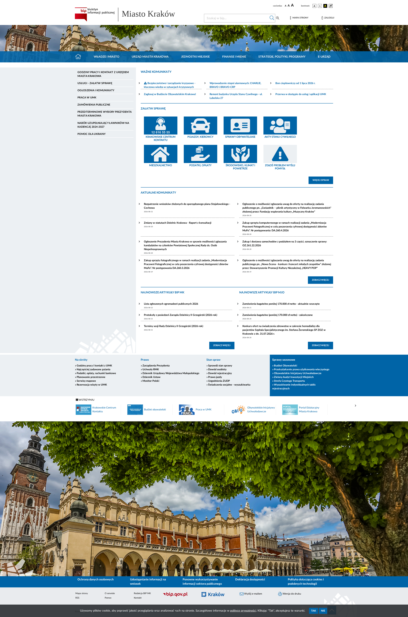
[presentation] (355, 406)
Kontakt (138, 598)
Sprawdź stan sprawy (220, 365)
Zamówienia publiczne (93, 104)
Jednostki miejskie (195, 56)
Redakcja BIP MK (142, 593)
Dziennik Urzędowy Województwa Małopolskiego (170, 373)
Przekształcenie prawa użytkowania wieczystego (301, 369)
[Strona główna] (79, 57)
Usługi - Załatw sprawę (94, 83)
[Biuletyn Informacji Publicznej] (179, 596)
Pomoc (108, 598)
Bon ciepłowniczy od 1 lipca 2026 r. (295, 83)
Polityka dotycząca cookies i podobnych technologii (306, 581)
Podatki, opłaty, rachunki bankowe (96, 373)
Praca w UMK (86, 97)
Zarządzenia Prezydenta (156, 365)
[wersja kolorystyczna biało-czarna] (319, 6)
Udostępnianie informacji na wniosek (148, 581)
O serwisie (110, 593)
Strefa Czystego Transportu (289, 381)
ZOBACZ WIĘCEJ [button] (322, 280)
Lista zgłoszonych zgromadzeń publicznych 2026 (171, 304)
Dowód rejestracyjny (220, 373)
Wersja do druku (291, 593)
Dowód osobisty (217, 369)
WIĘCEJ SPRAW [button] (323, 180)
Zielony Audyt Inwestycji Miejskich (294, 377)
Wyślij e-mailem (253, 593)
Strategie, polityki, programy (282, 56)
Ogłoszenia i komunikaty (95, 90)
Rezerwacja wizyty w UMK (92, 384)
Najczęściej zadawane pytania (93, 369)
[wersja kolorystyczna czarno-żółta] (325, 6)
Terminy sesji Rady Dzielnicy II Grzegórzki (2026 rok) (173, 326)
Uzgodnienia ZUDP (219, 381)
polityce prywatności (243, 610)
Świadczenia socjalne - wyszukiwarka (229, 384)
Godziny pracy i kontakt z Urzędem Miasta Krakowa (103, 74)
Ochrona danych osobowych (95, 579)
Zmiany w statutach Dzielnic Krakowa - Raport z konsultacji (177, 223)
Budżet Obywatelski (285, 365)
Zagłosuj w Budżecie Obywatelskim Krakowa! (170, 94)
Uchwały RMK (150, 369)
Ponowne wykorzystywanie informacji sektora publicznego (202, 581)
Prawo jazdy (215, 377)
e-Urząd (324, 56)
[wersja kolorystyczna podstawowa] (314, 6)
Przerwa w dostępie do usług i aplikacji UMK (300, 94)
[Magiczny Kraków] (218, 596)
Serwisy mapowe (86, 381)
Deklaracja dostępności (250, 579)
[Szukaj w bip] (272, 18)
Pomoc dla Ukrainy (91, 134)
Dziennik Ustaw (151, 377)
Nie (323, 611)
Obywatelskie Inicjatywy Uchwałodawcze (297, 373)
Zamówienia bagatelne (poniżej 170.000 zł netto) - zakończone (277, 315)
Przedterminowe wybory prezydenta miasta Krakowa (104, 114)
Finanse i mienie (234, 56)
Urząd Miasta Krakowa (150, 56)
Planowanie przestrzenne (91, 377)
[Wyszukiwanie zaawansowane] (277, 18)
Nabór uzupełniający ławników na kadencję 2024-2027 (103, 125)
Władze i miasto (106, 56)
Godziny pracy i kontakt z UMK (94, 365)
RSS (77, 598)
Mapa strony (81, 593)
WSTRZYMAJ (86, 400)
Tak (313, 611)
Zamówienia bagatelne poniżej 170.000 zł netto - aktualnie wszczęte (281, 304)
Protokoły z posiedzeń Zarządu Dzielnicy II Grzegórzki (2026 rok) (180, 315)
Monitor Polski (150, 381)
